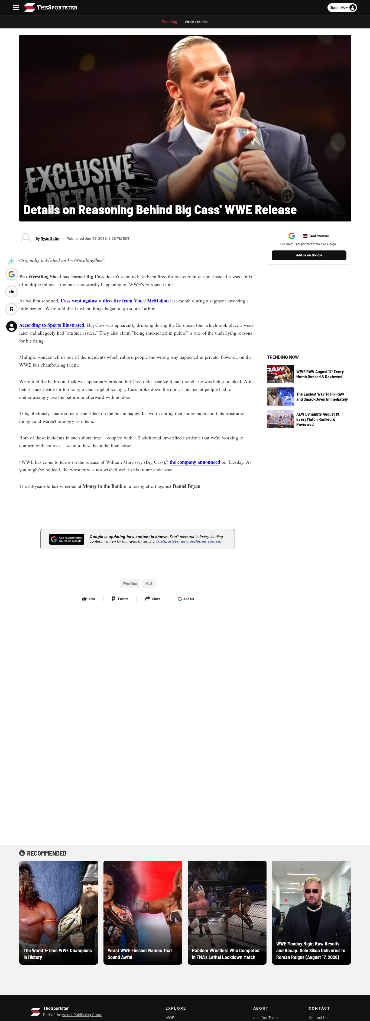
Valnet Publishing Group (82, 1015)
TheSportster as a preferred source (188, 541)
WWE (169, 1018)
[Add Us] (11, 274)
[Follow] (11, 309)
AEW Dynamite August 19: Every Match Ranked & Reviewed (318, 419)
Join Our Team (265, 1018)
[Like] (11, 291)
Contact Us (318, 1018)
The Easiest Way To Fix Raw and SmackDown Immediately (322, 396)
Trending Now (283, 357)
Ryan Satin (50, 238)
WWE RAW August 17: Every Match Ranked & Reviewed (320, 374)
